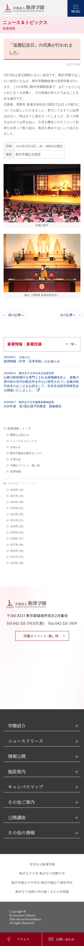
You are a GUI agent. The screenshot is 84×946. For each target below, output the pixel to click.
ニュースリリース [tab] (25, 741)
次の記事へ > (70, 315)
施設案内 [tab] (17, 772)
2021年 (14, 520)
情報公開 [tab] (17, 756)
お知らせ (15, 447)
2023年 (14, 508)
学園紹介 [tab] (17, 726)
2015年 (14, 557)
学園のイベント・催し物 (25, 465)
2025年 (14, 496)
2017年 (14, 544)
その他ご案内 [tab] (21, 802)
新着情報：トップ (19, 428)
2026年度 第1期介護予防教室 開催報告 (33, 404)
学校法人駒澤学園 (42, 864)
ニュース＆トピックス (23, 441)
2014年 (14, 563)
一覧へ (73, 344)
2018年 (14, 538)
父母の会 (15, 459)
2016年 (14, 550)
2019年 (14, 532)
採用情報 (15, 471)
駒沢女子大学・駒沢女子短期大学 (42, 873)
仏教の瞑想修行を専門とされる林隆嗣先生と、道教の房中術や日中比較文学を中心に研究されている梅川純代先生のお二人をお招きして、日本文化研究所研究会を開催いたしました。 (41, 382)
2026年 (14, 489)
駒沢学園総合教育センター (26, 453)
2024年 (14, 502)
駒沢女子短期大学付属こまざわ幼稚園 (42, 891)
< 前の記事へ (13, 315)
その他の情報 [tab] (21, 833)
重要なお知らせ (19, 435)
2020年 (14, 526)
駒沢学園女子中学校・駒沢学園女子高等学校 (42, 882)
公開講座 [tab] (17, 818)
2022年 (14, 514)
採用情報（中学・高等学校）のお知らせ (32, 359)
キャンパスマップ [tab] (25, 787)
